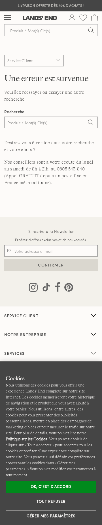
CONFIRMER (51, 265)
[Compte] (72, 18)
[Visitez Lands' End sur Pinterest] (67, 288)
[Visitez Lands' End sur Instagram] (33, 288)
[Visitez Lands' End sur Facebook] (56, 288)
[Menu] (7, 18)
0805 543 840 (71, 169)
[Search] (90, 122)
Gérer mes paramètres (51, 515)
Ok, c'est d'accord (51, 486)
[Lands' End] (40, 18)
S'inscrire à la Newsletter (51, 231)
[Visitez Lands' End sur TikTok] (44, 288)
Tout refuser (51, 501)
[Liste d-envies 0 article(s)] (83, 18)
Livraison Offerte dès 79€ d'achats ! (51, 5)
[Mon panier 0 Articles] (94, 18)
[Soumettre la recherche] (91, 30)
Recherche (14, 111)
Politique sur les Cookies (26, 439)
